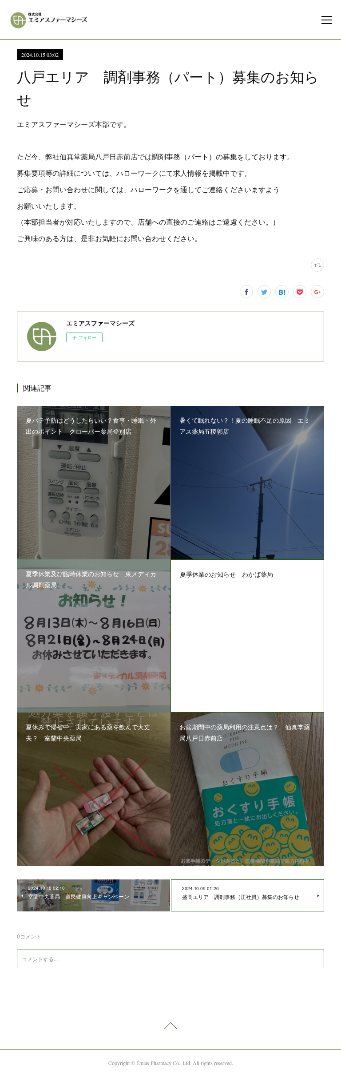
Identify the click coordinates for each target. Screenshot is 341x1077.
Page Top (170, 1027)
